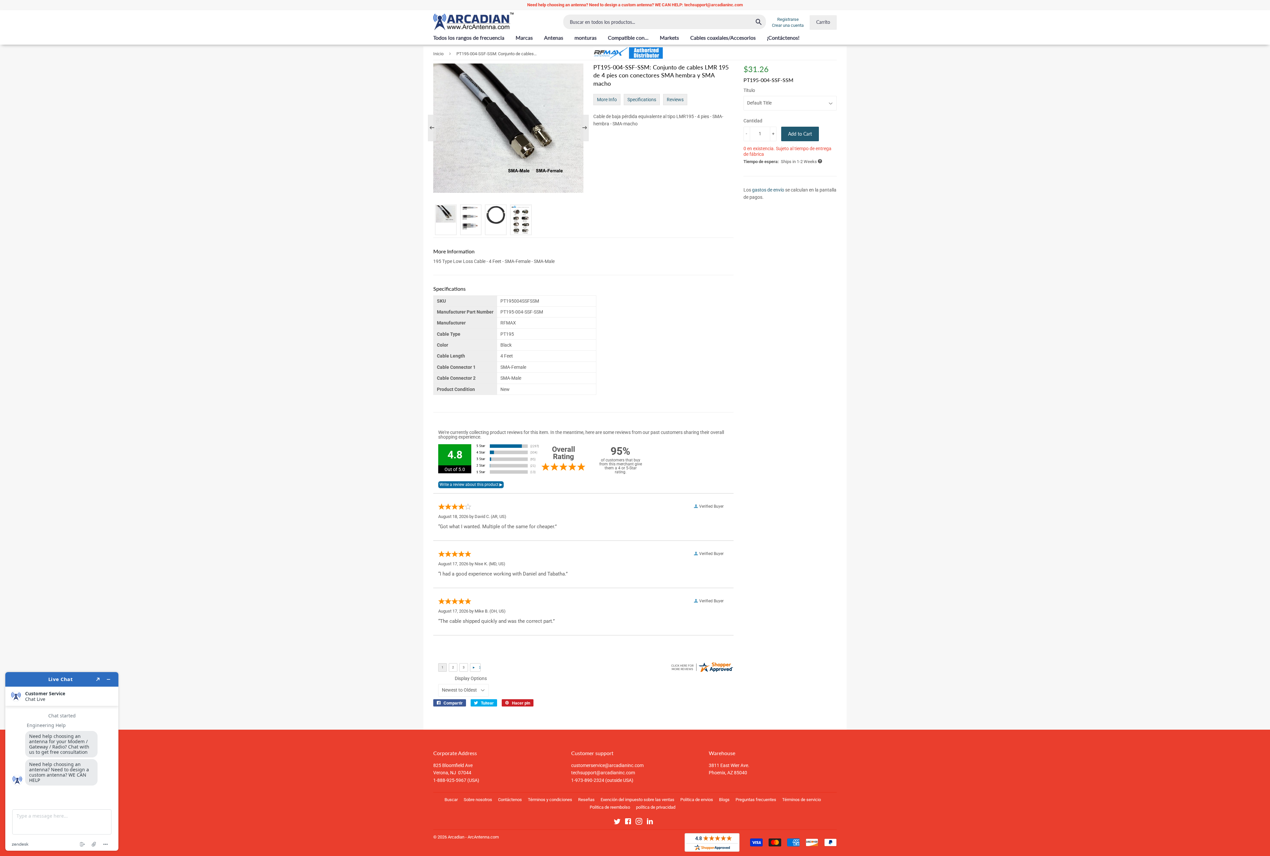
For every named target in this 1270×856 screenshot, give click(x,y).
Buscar (451, 799)
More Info (607, 99)
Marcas (524, 37)
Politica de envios (696, 799)
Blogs (724, 799)
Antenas (553, 37)
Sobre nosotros (478, 799)
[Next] (581, 128)
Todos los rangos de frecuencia (468, 37)
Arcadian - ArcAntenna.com (473, 837)
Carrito (823, 22)
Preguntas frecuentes (756, 799)
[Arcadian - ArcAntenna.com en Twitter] (617, 822)
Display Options (471, 678)
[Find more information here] (62, 761)
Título (749, 90)
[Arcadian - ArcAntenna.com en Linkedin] (650, 822)
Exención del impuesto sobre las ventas (637, 799)
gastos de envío (768, 190)
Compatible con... (628, 37)
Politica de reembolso (610, 807)
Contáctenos (510, 799)
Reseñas (586, 799)
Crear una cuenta (788, 25)
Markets (669, 37)
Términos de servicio (801, 799)
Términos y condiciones (550, 799)
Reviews (675, 99)
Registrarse (788, 19)
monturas (585, 37)
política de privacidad (655, 807)
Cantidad (752, 120)
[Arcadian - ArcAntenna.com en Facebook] (628, 822)
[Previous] (435, 128)
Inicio (438, 53)
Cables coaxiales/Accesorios (723, 37)
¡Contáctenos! (783, 37)
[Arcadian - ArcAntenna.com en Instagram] (639, 822)
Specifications (641, 99)
